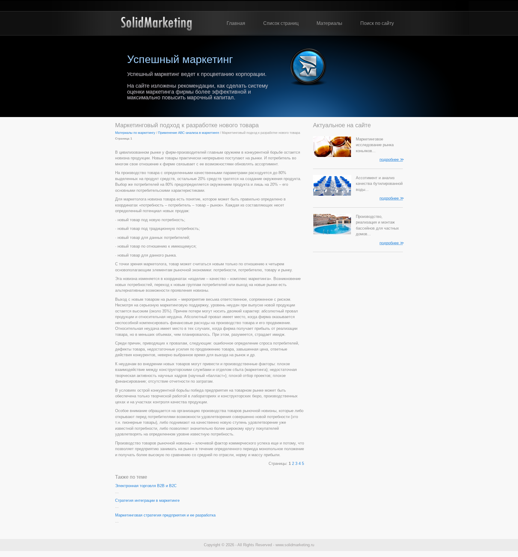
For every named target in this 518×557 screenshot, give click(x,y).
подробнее (391, 159)
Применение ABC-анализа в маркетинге (188, 132)
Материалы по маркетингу (135, 132)
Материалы (329, 23)
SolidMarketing (156, 23)
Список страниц (281, 23)
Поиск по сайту (377, 23)
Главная (236, 23)
